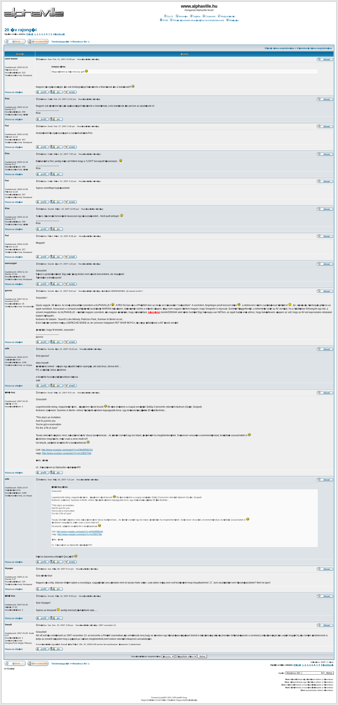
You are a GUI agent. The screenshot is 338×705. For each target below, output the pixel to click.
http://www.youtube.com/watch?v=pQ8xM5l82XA (67, 449)
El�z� (29, 34)
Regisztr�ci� (228, 16)
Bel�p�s (234, 20)
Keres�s (183, 16)
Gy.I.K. (170, 16)
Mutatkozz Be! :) (80, 41)
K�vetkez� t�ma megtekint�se (314, 48)
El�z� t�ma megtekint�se (279, 48)
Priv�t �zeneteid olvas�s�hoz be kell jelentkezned (198, 20)
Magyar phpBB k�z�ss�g (186, 700)
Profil (165, 20)
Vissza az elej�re (14, 92)
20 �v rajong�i (20, 29)
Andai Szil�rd (161, 700)
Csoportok (211, 16)
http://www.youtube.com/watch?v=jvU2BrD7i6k (66, 453)
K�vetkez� (59, 34)
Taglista (196, 16)
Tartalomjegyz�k (60, 41)
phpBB (163, 697)
